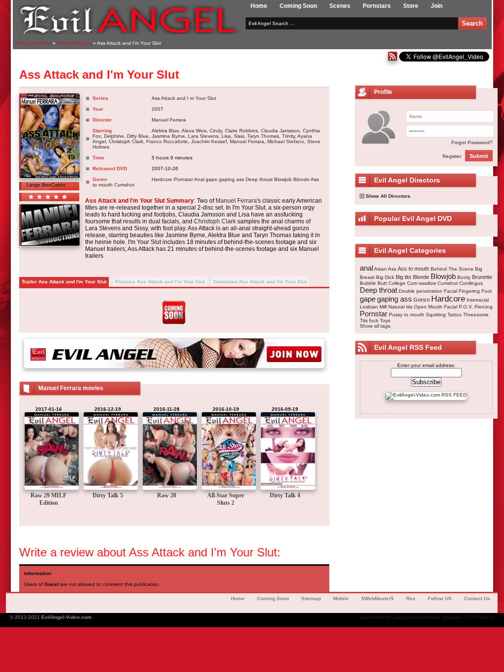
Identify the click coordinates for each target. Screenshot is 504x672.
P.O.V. (466, 306)
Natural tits (400, 306)
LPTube (480, 617)
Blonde (301, 179)
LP (466, 617)
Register (451, 156)
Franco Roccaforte (167, 141)
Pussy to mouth (406, 314)
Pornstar (183, 179)
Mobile (341, 598)
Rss (410, 598)
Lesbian (369, 306)
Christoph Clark (126, 141)
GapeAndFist (375, 617)
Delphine (114, 136)
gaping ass (231, 179)
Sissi (239, 136)
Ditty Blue (138, 136)
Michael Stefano (285, 141)
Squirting (436, 314)
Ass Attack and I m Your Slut (184, 98)
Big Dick (385, 277)
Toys (385, 320)
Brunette (482, 277)
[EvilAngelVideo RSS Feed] (392, 59)
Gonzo (421, 300)
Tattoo (454, 314)
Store (410, 5)
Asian (380, 269)
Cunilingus (471, 283)
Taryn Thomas (263, 136)
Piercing (483, 306)
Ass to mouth (413, 269)
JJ (491, 617)
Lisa (226, 136)
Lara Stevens (203, 136)
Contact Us (477, 598)
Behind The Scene (452, 269)
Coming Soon (298, 5)
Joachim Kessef (209, 141)
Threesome (476, 314)
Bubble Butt (373, 283)
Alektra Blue (165, 130)
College (397, 283)
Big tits (403, 277)
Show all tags (375, 326)
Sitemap (311, 598)
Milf (383, 306)
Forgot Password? (472, 142)
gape (212, 179)
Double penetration (420, 291)
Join (436, 5)
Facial (450, 291)
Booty (464, 277)
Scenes (339, 5)
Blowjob (283, 179)
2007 (157, 109)
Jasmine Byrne (168, 136)
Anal (199, 179)
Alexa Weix (194, 130)
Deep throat (259, 179)
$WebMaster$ (377, 598)
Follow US (440, 598)
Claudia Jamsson (280, 130)
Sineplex (452, 617)
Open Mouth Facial (435, 306)
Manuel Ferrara (169, 119)
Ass (392, 269)
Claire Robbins (241, 130)
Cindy (216, 130)
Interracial (478, 300)
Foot (486, 291)
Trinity (288, 136)
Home (259, 5)
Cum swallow (421, 283)
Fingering (469, 291)
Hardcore (162, 179)
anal (366, 268)
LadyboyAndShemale (416, 617)
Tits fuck (369, 320)
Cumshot (124, 184)
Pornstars (377, 5)
